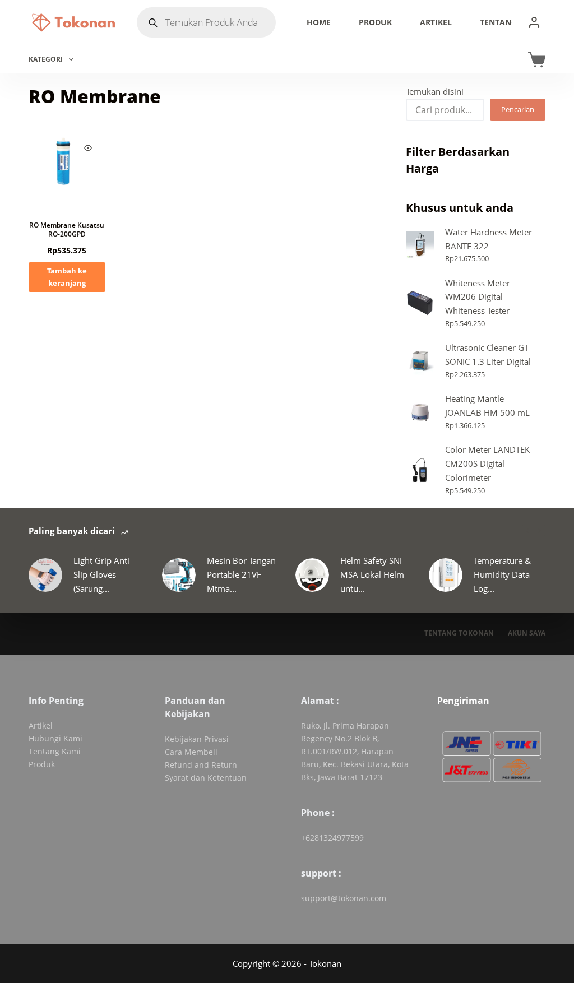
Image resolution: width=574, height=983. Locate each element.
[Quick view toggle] (88, 148)
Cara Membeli (191, 751)
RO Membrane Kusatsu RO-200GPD (66, 229)
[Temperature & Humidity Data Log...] (445, 575)
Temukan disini (435, 91)
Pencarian (517, 109)
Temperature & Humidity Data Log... (502, 574)
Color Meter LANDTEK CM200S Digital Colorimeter (487, 463)
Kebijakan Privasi (197, 739)
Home (319, 22)
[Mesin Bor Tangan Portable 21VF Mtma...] (179, 575)
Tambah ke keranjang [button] (67, 277)
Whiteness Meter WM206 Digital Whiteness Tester (477, 297)
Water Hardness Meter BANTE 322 (488, 239)
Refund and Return (201, 764)
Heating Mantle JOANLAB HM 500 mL (487, 405)
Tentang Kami (510, 22)
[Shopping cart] (536, 59)
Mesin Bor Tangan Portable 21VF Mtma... (241, 574)
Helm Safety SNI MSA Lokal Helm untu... (372, 574)
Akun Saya (526, 633)
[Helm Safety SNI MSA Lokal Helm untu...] (312, 575)
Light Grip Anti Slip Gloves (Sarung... (101, 574)
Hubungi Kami (55, 738)
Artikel (436, 22)
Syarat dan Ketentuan (206, 777)
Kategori (46, 59)
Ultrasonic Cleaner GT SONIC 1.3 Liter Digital (488, 354)
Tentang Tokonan (459, 633)
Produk (375, 22)
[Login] (534, 22)
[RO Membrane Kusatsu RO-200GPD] (67, 169)
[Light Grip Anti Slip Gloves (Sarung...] (45, 575)
